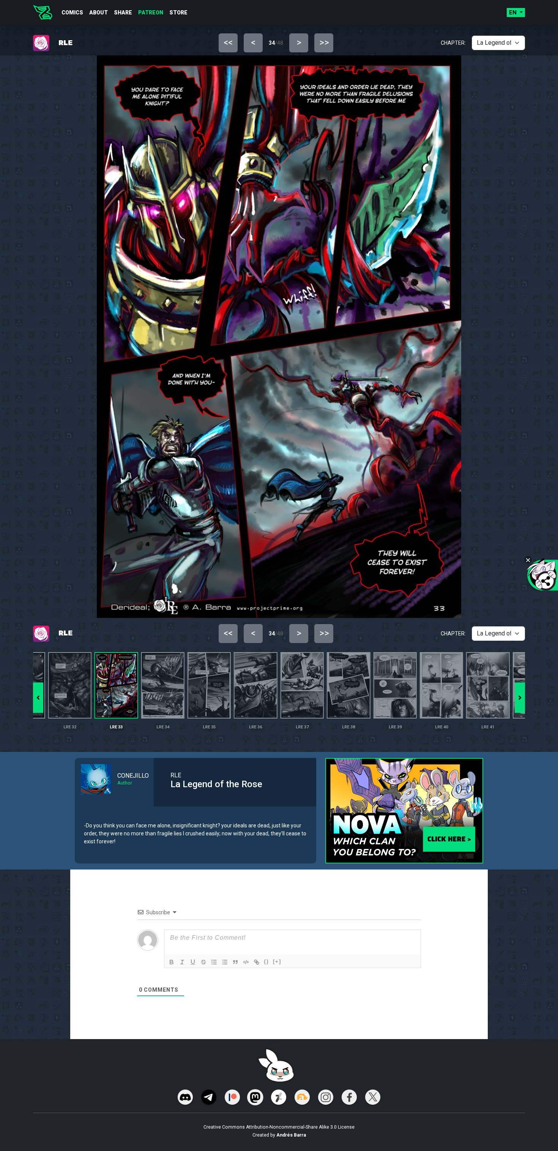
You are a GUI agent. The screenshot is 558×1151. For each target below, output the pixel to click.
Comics (72, 12)
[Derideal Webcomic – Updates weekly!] (42, 12)
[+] (277, 961)
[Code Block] (246, 962)
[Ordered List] (214, 962)
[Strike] (203, 962)
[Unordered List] (224, 962)
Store (178, 12)
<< (228, 42)
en (513, 12)
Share (123, 12)
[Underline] (193, 962)
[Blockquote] (235, 962)
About (98, 12)
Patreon (150, 12)
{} (266, 961)
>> (324, 42)
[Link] (256, 962)
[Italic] (182, 962)
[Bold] (171, 962)
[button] (520, 697)
